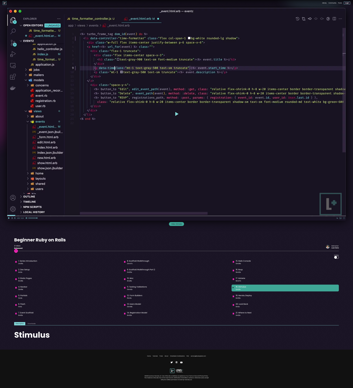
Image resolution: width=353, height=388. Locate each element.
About (166, 356)
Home (149, 356)
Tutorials (155, 356)
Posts (340, 3)
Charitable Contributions (177, 356)
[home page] (176, 372)
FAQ (188, 356)
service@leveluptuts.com (198, 356)
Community (332, 3)
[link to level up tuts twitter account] (172, 363)
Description (20, 324)
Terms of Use (193, 376)
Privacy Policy (204, 376)
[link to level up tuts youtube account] (181, 363)
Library (324, 3)
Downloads (32, 324)
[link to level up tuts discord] (177, 363)
